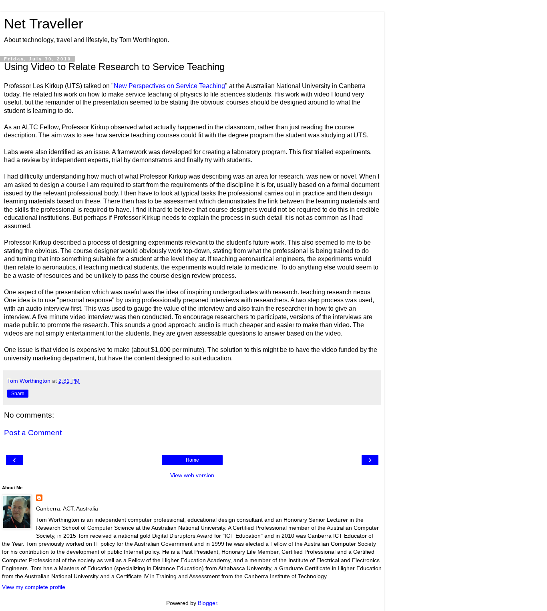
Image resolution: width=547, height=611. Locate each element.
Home (192, 460)
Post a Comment (33, 432)
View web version (192, 475)
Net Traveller (43, 23)
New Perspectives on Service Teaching (169, 85)
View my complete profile (33, 587)
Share (17, 393)
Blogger (207, 603)
